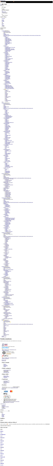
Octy (6, 148)
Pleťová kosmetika (7, 76)
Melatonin (6, 265)
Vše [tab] (2, 413)
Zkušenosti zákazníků (6, 382)
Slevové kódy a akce (6, 372)
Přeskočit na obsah (2, 0)
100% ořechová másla (8, 115)
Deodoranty (6, 288)
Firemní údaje (4, 405)
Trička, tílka (6, 274)
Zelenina (6, 154)
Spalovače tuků (6, 227)
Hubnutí (6, 94)
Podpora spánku (7, 69)
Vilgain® (3, 30)
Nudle (6, 159)
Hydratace (6, 101)
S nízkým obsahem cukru (32, 35)
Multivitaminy (7, 239)
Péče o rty (6, 285)
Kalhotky (6, 273)
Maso (6, 151)
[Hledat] (1, 5)
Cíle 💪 (5, 89)
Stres (6, 92)
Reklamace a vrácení (6, 376)
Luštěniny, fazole (7, 158)
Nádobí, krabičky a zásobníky (7, 313)
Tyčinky (6, 124)
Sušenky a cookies (7, 126)
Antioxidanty (7, 66)
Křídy (6, 317)
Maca (6, 251)
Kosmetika (5, 74)
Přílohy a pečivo (7, 43)
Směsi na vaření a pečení (8, 140)
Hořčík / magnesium (8, 238)
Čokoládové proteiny (8, 194)
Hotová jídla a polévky (8, 150)
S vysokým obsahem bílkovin (25, 35)
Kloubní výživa (7, 63)
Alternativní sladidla (8, 135)
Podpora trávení (6, 260)
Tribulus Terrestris (7, 212)
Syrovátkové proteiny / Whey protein (10, 47)
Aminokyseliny (6, 214)
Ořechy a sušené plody (8, 39)
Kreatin (6, 55)
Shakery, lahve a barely (8, 85)
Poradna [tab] (3, 416)
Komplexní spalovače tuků (8, 231)
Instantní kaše (7, 112)
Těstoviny (6, 156)
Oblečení (5, 70)
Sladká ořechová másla (8, 117)
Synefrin (6, 230)
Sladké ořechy (7, 128)
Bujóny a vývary (7, 138)
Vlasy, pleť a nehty (7, 91)
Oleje (6, 146)
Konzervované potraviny (7, 149)
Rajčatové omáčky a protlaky (9, 166)
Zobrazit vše (7, 46)
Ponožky (6, 272)
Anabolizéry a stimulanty (8, 56)
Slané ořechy (7, 129)
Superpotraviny (6, 243)
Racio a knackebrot (7, 161)
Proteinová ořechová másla (8, 116)
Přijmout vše (8, 425)
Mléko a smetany (7, 143)
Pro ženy (6, 67)
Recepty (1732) (4, 388)
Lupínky (6, 113)
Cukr (6, 133)
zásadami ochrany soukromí (14, 387)
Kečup (6, 163)
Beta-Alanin (6, 215)
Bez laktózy (19, 35)
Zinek (6, 242)
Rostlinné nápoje (7, 172)
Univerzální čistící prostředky (9, 303)
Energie (6, 99)
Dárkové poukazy (6, 371)
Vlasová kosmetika (7, 78)
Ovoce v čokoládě (7, 130)
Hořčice (6, 164)
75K (12, 401)
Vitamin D (6, 241)
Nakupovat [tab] (3, 414)
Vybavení (3, 305)
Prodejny (5, 366)
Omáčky (6, 44)
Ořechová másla (7, 38)
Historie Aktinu (6, 381)
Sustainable (9, 35)
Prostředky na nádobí (8, 83)
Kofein (6, 213)
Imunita (6, 90)
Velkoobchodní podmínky (5, 406)
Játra (6, 98)
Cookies (3, 407)
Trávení (6, 95)
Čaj (5, 170)
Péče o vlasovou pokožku (8, 295)
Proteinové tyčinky (7, 222)
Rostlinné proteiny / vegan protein (8, 182)
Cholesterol (6, 97)
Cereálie (6, 37)
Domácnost (5, 80)
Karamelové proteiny (8, 193)
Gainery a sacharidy (8, 59)
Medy (6, 134)
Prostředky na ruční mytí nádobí (9, 304)
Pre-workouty (7, 211)
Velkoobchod (5, 377)
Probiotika (6, 261)
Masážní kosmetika (7, 75)
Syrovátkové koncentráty (8, 180)
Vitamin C (6, 240)
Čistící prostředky (7, 82)
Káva (6, 169)
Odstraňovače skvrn (8, 301)
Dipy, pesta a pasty (7, 167)
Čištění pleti (6, 286)
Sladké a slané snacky (6, 123)
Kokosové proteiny (7, 196)
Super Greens (7, 245)
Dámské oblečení (6, 270)
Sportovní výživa (6, 52)
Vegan (14, 35)
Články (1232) (4, 360)
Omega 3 (6, 254)
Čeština (3, 26)
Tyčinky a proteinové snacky (9, 58)
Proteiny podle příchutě (7, 190)
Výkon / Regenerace (8, 100)
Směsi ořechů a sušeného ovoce (9, 122)
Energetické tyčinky (8, 223)
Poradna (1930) (6, 365)
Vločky (6, 110)
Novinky (5, 176)
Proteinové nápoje (7, 171)
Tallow (40, 35)
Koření (6, 136)
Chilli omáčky (7, 165)
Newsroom (5, 383)
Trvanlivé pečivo (7, 160)
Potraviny (5, 36)
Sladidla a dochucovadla (8, 40)
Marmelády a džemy (8, 137)
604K (10, 399)
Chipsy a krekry (7, 125)
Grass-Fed (12, 35)
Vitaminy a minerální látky (8, 62)
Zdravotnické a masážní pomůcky (9, 88)
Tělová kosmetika (7, 77)
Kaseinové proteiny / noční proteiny (10, 49)
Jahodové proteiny (7, 195)
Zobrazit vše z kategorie (7, 31)
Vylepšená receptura (6, 34)
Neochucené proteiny (8, 192)
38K (10, 400)
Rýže (6, 157)
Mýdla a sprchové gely (8, 289)
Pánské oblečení (7, 72)
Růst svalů (6, 93)
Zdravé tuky (6, 65)
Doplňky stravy (6, 60)
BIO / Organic (5, 35)
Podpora (5, 364)
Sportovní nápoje (7, 54)
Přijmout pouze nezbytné (4, 425)
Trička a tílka (7, 271)
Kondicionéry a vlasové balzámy (9, 294)
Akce (4, 33)
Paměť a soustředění (8, 96)
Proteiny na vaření (7, 142)
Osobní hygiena (6, 291)
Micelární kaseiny (7, 186)
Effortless (37, 35)
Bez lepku (16, 35)
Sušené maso (7, 127)
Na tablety (6, 314)
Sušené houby (7, 121)
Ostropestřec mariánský (8, 257)
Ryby (6, 152)
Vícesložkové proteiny (8, 50)
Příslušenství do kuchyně (8, 86)
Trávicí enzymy (7, 263)
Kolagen (6, 51)
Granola (6, 111)
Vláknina (6, 262)
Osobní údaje (3, 408)
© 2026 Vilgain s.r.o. (3, 403)
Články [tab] (3, 415)
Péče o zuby (6, 79)
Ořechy (6, 119)
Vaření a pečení (7, 41)
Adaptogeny (7, 64)
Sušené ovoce (7, 120)
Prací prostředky (7, 81)
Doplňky (6, 73)
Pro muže (6, 68)
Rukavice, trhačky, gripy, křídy (9, 87)
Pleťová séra (7, 284)
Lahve (6, 311)
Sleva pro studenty (6, 370)
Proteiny (6, 57)
